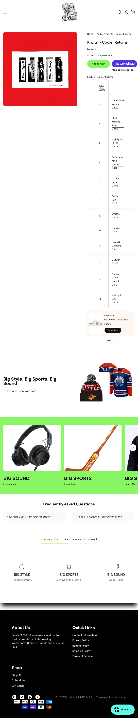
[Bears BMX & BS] (69, 12)
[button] (119, 12)
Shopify (120, 697)
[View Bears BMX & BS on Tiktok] (22, 697)
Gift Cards (18, 685)
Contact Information (84, 635)
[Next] (133, 447)
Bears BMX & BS (81, 697)
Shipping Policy (81, 651)
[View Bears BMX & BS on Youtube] (37, 697)
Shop (17, 667)
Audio (100, 34)
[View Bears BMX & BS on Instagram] (14, 697)
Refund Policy (80, 645)
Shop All (16, 675)
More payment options (123, 69)
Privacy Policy (80, 640)
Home (90, 34)
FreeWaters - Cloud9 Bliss (116, 320)
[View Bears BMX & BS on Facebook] (29, 697)
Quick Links (83, 627)
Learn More (9, 484)
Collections (18, 680)
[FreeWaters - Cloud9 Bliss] (95, 323)
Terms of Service (82, 656)
